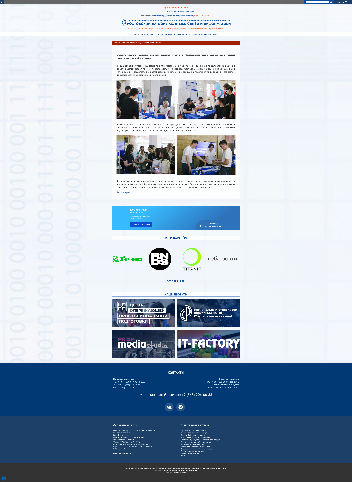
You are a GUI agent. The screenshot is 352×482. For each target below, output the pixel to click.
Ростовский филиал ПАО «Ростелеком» (128, 437)
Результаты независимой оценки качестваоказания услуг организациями (197, 443)
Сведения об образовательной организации (176, 11)
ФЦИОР (184, 456)
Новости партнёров (122, 453)
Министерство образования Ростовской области (180, 470)
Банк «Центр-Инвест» (121, 435)
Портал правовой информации (193, 451)
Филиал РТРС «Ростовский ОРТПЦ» (127, 442)
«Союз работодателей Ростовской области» (130, 444)
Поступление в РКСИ (177, 7)
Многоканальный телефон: (176, 394)
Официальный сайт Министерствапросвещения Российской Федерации (195, 431)
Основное (158, 15)
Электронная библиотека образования (196, 437)
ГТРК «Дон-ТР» (119, 449)
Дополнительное (171, 15)
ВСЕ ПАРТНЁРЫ (176, 281)
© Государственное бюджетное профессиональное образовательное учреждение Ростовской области (176, 469)
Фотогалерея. (123, 192)
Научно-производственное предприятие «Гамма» (132, 446)
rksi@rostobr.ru (127, 387)
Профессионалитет (202, 15)
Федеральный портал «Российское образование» (200, 449)
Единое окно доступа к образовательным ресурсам (201, 439)
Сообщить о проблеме (141, 224)
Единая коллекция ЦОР (190, 453)
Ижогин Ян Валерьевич (180, 472)
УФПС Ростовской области (123, 439)
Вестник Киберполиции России (193, 435)
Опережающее (186, 15)
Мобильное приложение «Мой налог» (195, 446)
